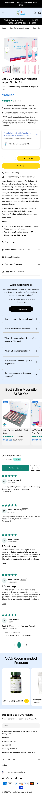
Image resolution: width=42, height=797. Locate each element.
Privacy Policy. (7, 734)
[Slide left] (7, 49)
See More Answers (21, 309)
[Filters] (32, 468)
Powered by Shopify (25, 792)
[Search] (35, 12)
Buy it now (21, 166)
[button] (7, 101)
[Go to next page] (27, 645)
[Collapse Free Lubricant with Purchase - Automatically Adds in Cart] (37, 134)
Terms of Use (30, 731)
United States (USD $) (14, 772)
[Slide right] (35, 49)
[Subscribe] (37, 725)
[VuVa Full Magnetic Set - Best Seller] (16, 413)
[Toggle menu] (2, 12)
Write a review (15, 468)
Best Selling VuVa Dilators (19, 28)
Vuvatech (12, 792)
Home (4, 28)
